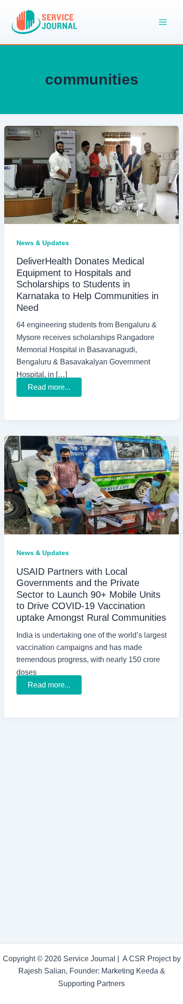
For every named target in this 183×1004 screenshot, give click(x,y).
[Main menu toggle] (163, 22)
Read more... (50, 388)
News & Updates (42, 243)
